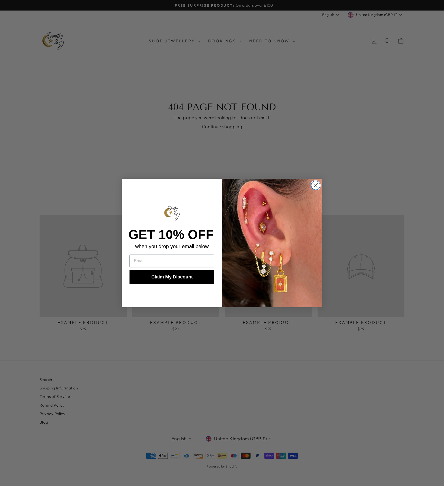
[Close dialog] (315, 185)
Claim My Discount (172, 276)
